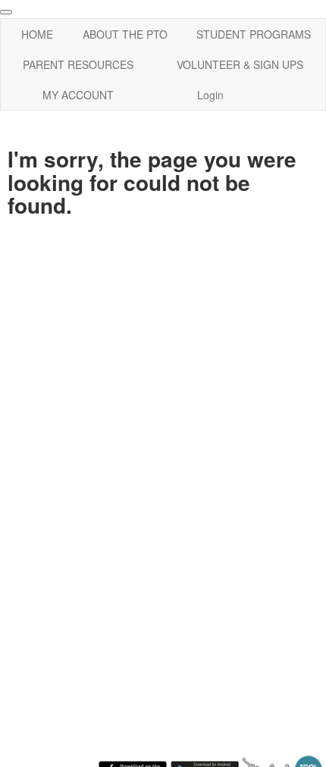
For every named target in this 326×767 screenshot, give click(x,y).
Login (210, 94)
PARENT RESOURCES (78, 64)
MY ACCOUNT (78, 94)
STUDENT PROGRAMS (253, 34)
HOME (37, 34)
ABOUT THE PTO (125, 34)
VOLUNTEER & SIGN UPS (240, 64)
